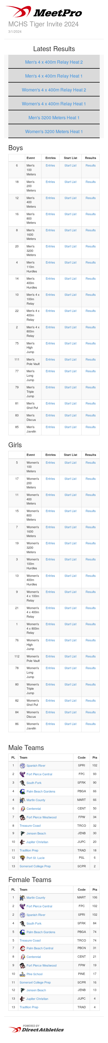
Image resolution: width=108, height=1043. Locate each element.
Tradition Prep (29, 850)
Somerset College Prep (35, 866)
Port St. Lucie (36, 857)
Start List (70, 165)
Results (91, 165)
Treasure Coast (30, 825)
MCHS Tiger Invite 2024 (43, 23)
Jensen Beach (36, 833)
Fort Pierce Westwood (41, 817)
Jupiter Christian (37, 842)
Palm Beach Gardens (41, 791)
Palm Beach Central (40, 948)
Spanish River (36, 765)
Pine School (34, 974)
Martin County (36, 800)
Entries (50, 165)
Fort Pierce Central (39, 774)
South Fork (34, 782)
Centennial (34, 808)
